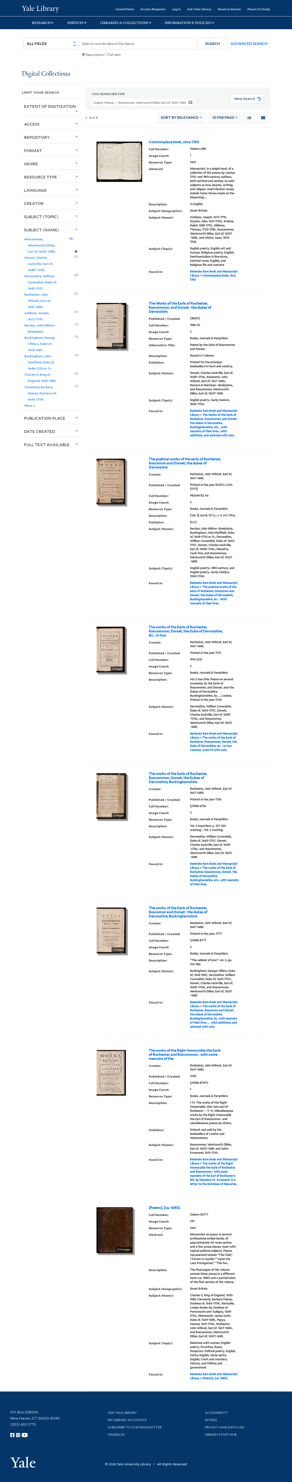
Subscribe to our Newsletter (135, 1427)
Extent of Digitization (50, 106)
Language (35, 190)
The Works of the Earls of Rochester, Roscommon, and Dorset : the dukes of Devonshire (180, 307)
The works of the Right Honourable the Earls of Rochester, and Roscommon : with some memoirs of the (185, 1054)
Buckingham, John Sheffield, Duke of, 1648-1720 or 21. (39, 362)
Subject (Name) (41, 230)
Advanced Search (249, 43)
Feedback (116, 1434)
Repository (37, 137)
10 (223, 117)
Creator (34, 203)
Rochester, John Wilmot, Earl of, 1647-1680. (37, 300)
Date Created (39, 431)
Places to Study (258, 9)
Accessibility (216, 1413)
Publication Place (44, 418)
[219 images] (114, 1229)
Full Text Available (47, 444)
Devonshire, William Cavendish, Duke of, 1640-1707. (40, 282)
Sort (179, 117)
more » (29, 405)
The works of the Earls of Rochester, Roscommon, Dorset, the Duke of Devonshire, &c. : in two (185, 631)
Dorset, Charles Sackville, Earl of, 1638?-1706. (38, 263)
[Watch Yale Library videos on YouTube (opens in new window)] (25, 1435)
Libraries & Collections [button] (124, 23)
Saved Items (125, 9)
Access (31, 124)
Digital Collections (46, 74)
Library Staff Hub (221, 1434)
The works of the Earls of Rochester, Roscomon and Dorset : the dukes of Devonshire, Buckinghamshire (178, 912)
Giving (211, 1420)
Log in (176, 9)
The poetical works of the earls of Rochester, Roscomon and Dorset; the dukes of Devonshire (185, 463)
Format (33, 150)
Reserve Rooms (229, 9)
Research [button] (41, 23)
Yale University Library (40, 8)
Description (95, 55)
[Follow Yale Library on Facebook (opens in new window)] (12, 1435)
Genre (31, 163)
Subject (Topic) (41, 216)
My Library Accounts (127, 1420)
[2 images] (111, 325)
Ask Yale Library (199, 9)
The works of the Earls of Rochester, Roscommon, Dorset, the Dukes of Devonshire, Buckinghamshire (178, 778)
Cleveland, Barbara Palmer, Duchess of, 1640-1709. (40, 393)
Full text (114, 55)
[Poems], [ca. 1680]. (164, 1208)
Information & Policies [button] (188, 23)
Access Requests (153, 9)
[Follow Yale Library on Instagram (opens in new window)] (18, 1435)
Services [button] (75, 23)
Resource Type (40, 177)
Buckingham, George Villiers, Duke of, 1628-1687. (39, 343)
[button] (212, 43)
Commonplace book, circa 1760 (174, 142)
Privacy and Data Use (224, 1427)
